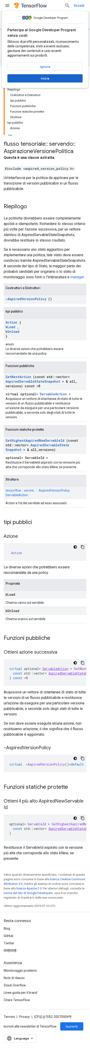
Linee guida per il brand (20, 992)
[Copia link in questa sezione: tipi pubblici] (38, 522)
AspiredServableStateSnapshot (33, 381)
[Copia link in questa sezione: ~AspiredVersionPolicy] (55, 748)
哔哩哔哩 (10, 950)
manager (77, 277)
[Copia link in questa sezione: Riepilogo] (31, 207)
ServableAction (53, 394)
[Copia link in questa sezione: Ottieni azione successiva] (61, 652)
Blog (7, 928)
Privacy (24, 1017)
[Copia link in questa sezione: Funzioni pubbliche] (56, 638)
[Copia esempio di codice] (82, 547)
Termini (9, 1017)
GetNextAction (18, 377)
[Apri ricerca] (67, 5)
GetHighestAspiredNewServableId (35, 440)
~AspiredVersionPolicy (26, 299)
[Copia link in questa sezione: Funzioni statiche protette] (74, 787)
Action (11, 322)
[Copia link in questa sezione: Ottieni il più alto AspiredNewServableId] (12, 808)
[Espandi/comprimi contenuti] (10, 134)
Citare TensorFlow (17, 1000)
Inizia (45, 78)
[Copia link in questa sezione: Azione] (22, 536)
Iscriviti (72, 1026)
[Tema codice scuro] (75, 547)
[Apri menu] (7, 5)
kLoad (10, 327)
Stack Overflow (15, 985)
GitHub (8, 936)
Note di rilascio (14, 978)
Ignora (45, 67)
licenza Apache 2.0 (29, 888)
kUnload (12, 331)
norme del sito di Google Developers (28, 893)
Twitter (9, 943)
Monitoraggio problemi (20, 970)
